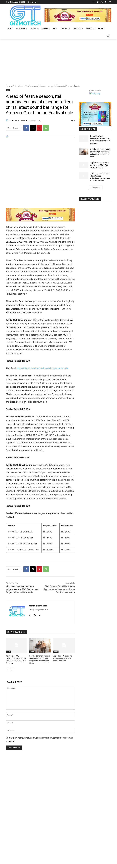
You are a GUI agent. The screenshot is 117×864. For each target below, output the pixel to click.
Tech (14, 86)
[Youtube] (109, 2)
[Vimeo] (105, 2)
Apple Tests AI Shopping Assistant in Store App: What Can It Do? (62, 658)
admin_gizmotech (19, 120)
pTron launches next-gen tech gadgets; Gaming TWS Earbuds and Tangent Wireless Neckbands (22, 589)
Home (8, 86)
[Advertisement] (58, 60)
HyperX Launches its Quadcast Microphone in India (43, 368)
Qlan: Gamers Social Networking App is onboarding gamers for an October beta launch (59, 589)
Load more (94, 188)
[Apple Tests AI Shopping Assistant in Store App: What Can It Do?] (64, 645)
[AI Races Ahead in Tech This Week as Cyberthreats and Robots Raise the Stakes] (83, 175)
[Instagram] (97, 2)
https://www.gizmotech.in (38, 610)
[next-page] (12, 670)
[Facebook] (93, 2)
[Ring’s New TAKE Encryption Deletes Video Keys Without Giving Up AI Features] (16, 645)
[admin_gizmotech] (7, 120)
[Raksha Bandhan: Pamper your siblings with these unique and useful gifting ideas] (40, 645)
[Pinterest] (39, 128)
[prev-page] (7, 670)
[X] (101, 2)
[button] (108, 35)
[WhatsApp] (46, 128)
